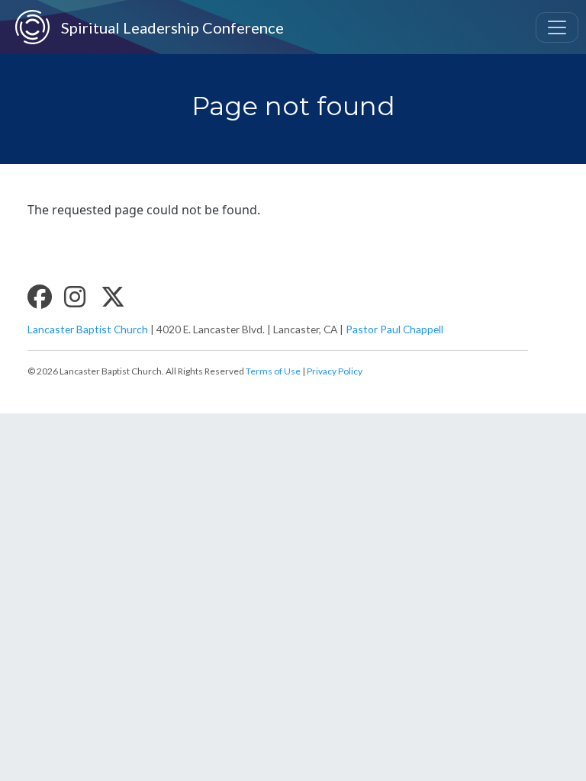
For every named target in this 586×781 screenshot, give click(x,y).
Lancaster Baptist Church (87, 329)
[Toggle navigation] (557, 27)
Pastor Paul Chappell (394, 329)
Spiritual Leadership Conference (155, 27)
